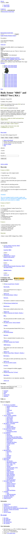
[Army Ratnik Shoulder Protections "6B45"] (14, 266)
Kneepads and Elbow (12, 442)
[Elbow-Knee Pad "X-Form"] (11, 372)
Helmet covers (10, 426)
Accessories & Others (12, 431)
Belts (8, 446)
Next (2, 89)
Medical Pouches (11, 475)
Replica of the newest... (9, 257)
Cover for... (6, 365)
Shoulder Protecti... (8, 270)
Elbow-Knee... (6, 375)
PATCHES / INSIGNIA (9, 481)
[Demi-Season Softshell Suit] (11, 303)
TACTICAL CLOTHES (9, 404)
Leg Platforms (10, 478)
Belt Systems (10, 418)
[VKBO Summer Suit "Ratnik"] (11, 342)
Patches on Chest (11, 485)
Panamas (9, 457)
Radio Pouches (10, 473)
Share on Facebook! (8, 140)
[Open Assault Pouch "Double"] (11, 284)
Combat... (6, 325)
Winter (8, 407)
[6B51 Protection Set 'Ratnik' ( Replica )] (13, 313)
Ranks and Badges (11, 490)
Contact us (3, 9)
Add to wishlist (4, 164)
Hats (8, 453)
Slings (8, 447)
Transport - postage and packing (11, 509)
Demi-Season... (7, 306)
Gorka (8, 408)
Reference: (3, 99)
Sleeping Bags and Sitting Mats (14, 437)
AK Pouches (10, 461)
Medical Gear (10, 439)
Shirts (8, 411)
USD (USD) (7, 6)
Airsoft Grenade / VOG (12, 467)
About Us (6, 510)
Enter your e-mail (5, 386)
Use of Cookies (7, 512)
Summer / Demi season (12, 406)
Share (6, 137)
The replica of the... (8, 247)
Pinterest (16, 137)
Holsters (8, 470)
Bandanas (9, 455)
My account (4, 515)
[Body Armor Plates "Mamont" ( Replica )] (14, 353)
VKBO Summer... (7, 344)
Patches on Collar (11, 486)
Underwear (9, 410)
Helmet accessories (11, 427)
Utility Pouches (10, 471)
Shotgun (9, 466)
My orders (6, 518)
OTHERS (6, 491)
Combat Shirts (10, 412)
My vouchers (7, 523)
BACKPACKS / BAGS (9, 428)
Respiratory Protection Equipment (15, 438)
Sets (8, 487)
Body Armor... (6, 355)
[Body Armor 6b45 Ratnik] (10, 65)
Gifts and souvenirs (11, 494)
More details (3, 132)
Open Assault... (7, 286)
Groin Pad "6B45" (7, 249)
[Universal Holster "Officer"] (11, 295)
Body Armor (10, 419)
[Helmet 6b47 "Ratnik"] (9, 255)
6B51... (5, 315)
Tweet (2, 137)
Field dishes (9, 435)
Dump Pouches (10, 469)
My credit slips (7, 519)
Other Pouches (10, 477)
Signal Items (9, 441)
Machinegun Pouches (12, 462)
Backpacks (9, 430)
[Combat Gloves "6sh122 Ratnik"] (12, 322)
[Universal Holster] (8, 332)
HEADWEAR (7, 450)
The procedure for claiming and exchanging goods (15, 508)
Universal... (6, 297)
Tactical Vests (10, 416)
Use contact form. (11, 533)
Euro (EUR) (6, 5)
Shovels (8, 434)
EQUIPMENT (7, 433)
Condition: (3, 101)
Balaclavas (9, 451)
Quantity (3, 155)
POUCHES (6, 459)
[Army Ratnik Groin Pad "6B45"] (12, 245)
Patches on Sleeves (11, 483)
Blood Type (9, 482)
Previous (3, 63)
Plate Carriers (10, 420)
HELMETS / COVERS (9, 423)
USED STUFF (7, 498)
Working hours (7, 504)
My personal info (8, 522)
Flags (8, 493)
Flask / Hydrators (11, 474)
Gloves (8, 445)
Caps (8, 454)
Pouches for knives (11, 479)
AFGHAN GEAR (8, 497)
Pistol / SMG (10, 465)
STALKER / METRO (9, 495)
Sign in (2, 1)
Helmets (8, 424)
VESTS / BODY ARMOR (10, 415)
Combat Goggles (11, 443)
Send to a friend (7, 144)
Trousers (9, 414)
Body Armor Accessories (12, 422)
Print (5, 145)
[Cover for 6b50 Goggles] (10, 362)
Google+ (11, 137)
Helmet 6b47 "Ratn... (8, 260)
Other (8, 449)
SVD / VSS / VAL (11, 463)
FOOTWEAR (7, 458)
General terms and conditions (10, 506)
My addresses (7, 520)
